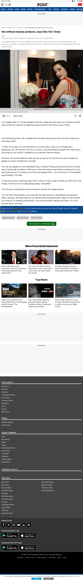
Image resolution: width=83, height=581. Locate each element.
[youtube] (19, 525)
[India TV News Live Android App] (10, 535)
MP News (5, 493)
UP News (5, 502)
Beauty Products (8, 218)
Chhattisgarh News (8, 505)
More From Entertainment (41, 246)
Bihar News (5, 482)
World (23, 9)
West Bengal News (48, 490)
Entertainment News (8, 448)
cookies (76, 576)
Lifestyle (64, 9)
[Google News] (7, 116)
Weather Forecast (7, 422)
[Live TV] (80, 4)
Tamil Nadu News (7, 499)
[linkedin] (24, 525)
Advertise (5, 392)
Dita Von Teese (22, 218)
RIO (59, 557)
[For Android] (10, 547)
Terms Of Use (29, 557)
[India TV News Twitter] (79, 1)
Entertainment (40, 9)
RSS (64, 557)
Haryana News (6, 488)
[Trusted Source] (18, 116)
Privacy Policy (41, 557)
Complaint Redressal (8, 395)
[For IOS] (27, 547)
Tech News (5, 453)
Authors (4, 409)
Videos (10, 9)
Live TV (4, 406)
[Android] (74, 1)
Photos (56, 9)
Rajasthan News (47, 485)
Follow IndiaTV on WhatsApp (40, 224)
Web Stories (5, 412)
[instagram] (14, 525)
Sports (30, 9)
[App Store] (27, 535)
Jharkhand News (7, 490)
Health (72, 9)
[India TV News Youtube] (81, 1)
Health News (6, 462)
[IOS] (72, 1)
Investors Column (7, 400)
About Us (5, 389)
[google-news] (29, 525)
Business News (6, 459)
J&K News (5, 510)
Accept (36, 578)
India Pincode (6, 425)
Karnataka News (7, 513)
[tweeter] (9, 525)
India (17, 9)
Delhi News (5, 485)
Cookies (6, 576)
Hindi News (5, 403)
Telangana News (47, 488)
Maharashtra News (48, 482)
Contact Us (5, 386)
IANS (3, 36)
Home (3, 9)
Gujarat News (6, 507)
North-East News (7, 496)
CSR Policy (52, 557)
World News (5, 439)
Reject (48, 578)
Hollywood (20, 27)
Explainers (5, 456)
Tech (50, 9)
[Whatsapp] (75, 116)
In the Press (5, 398)
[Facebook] (4, 525)
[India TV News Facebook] (77, 1)
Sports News (6, 451)
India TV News (36, 218)
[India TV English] (42, 4)
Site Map (20, 557)
